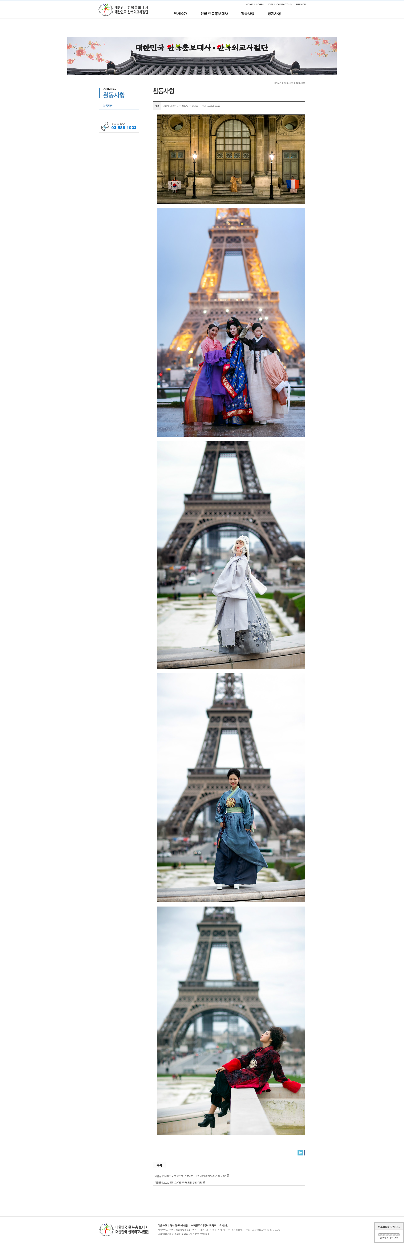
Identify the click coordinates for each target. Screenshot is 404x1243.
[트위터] (300, 1151)
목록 (159, 1165)
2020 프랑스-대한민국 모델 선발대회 (182, 1182)
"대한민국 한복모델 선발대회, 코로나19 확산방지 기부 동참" (194, 1176)
